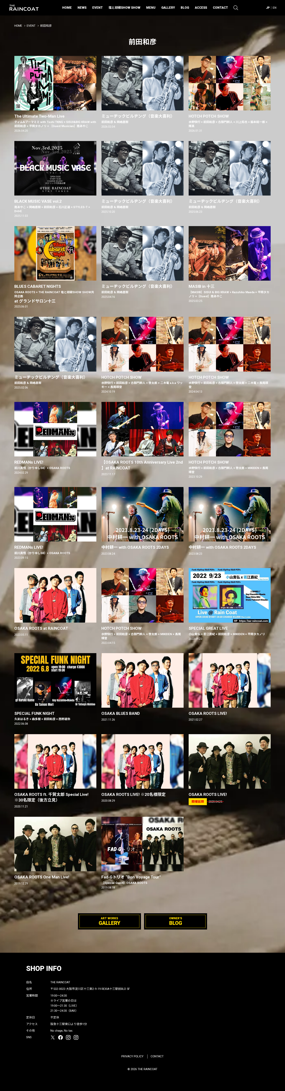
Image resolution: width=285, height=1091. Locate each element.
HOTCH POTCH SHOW (228, 121)
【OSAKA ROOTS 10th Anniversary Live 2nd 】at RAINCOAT (142, 465)
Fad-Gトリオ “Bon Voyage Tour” (131, 879)
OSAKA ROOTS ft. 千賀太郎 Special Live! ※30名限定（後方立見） (51, 797)
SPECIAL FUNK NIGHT (42, 716)
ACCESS (201, 7)
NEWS (82, 7)
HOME (67, 7)
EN (274, 7)
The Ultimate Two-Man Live (55, 121)
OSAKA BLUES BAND (120, 713)
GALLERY (168, 7)
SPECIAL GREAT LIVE (227, 631)
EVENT (97, 7)
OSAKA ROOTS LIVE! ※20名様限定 (133, 794)
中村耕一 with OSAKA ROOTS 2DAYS (135, 547)
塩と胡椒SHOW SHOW (124, 7)
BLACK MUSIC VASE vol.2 (52, 206)
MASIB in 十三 (229, 291)
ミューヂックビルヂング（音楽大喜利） (138, 119)
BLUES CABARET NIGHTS (54, 293)
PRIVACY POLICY (132, 1056)
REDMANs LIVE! (42, 465)
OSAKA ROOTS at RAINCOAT (41, 628)
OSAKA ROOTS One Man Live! (41, 877)
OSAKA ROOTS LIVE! (208, 713)
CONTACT (220, 7)
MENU (150, 7)
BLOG (185, 7)
